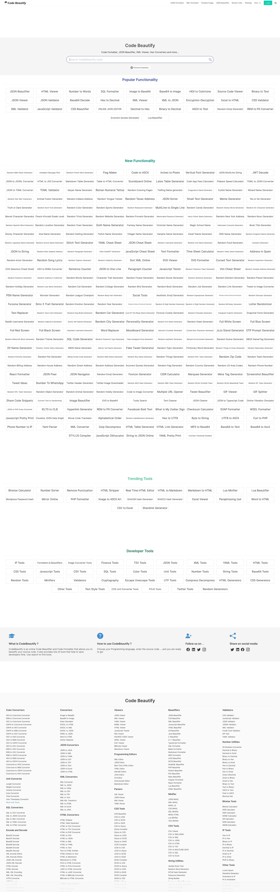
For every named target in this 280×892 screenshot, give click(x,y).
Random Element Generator (230, 278)
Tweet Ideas (19, 383)
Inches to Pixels (170, 172)
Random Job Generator (200, 286)
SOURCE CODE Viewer (123, 737)
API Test (225, 734)
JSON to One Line (110, 269)
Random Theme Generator (49, 339)
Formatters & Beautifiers (49, 563)
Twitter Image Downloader (109, 383)
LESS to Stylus (120, 851)
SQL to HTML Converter (16, 825)
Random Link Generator (230, 286)
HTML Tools (260, 562)
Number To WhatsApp (49, 383)
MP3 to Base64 (200, 426)
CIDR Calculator (170, 374)
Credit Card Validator (231, 731)
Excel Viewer (200, 499)
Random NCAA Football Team (200, 383)
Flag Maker (110, 172)
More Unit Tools (12, 802)
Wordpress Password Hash (19, 499)
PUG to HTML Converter (70, 863)
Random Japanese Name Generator (19, 243)
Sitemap (248, 3)
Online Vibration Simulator (260, 400)
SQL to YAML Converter (16, 822)
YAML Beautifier (175, 727)
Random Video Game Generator (230, 251)
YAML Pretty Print (170, 435)
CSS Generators (260, 580)
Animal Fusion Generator (50, 199)
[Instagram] (204, 651)
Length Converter (13, 784)
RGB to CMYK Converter (16, 755)
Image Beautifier (80, 400)
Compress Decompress (200, 580)
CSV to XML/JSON (176, 834)
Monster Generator (50, 295)
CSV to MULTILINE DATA (178, 849)
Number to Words (80, 91)
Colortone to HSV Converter (18, 774)
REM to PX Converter (260, 109)
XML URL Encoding (14, 872)
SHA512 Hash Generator (170, 499)
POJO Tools (155, 589)
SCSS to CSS (119, 863)
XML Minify (173, 802)
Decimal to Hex (140, 109)
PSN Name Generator (19, 295)
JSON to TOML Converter (19, 190)
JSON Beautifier (222, 3)
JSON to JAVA (66, 750)
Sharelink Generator (155, 508)
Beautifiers (174, 710)
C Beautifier (173, 737)
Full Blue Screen (260, 321)
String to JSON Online (140, 435)
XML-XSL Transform (68, 800)
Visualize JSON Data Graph (49, 418)
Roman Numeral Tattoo (110, 190)
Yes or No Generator (260, 199)
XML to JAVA (65, 810)
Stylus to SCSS (120, 838)
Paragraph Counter (140, 269)
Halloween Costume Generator (230, 225)
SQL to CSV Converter (15, 813)
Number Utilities (231, 742)
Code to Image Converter (140, 392)
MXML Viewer (120, 724)
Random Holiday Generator (19, 286)
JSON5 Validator (229, 724)
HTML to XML (66, 841)
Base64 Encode (12, 848)
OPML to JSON (66, 734)
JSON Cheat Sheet (140, 242)
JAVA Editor (119, 775)
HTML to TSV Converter (70, 829)
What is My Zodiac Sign (170, 409)
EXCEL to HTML (67, 724)
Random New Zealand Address (50, 251)
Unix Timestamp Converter (17, 799)
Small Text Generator (200, 198)
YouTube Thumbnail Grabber (200, 436)
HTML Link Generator (170, 426)
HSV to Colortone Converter (18, 721)
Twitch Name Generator (110, 234)
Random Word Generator (178, 869)
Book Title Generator (260, 225)
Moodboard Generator (140, 330)
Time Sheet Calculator (200, 251)
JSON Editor (119, 762)
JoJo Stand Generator (230, 330)
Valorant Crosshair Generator (170, 330)
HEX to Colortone (200, 91)
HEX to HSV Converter (15, 746)
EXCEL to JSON (66, 731)
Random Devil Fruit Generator (50, 208)
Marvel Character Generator (19, 216)
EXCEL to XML (66, 727)
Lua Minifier (230, 490)
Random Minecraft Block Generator (19, 339)
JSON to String (19, 251)
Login (268, 3)
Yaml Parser (49, 426)
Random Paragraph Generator (79, 251)
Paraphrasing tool (230, 499)
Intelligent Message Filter (49, 173)
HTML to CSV (66, 835)
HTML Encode (12, 866)
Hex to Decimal (110, 100)
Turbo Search (140, 400)
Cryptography (110, 580)
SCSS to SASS (120, 872)
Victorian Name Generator (170, 225)
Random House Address (49, 365)
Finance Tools (109, 562)
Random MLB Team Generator (140, 383)
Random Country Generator (200, 365)
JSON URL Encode (14, 860)
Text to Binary (228, 787)
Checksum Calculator (200, 409)
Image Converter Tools (80, 563)
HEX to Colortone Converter (18, 715)
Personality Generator (140, 321)
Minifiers (49, 580)
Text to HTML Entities (69, 851)
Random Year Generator (110, 304)
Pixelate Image (207, 3)
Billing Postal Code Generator (80, 357)
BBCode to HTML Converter (72, 878)
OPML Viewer (119, 740)
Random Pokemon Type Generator (110, 339)
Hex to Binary (228, 768)
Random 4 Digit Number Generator (200, 304)
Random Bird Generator (140, 286)
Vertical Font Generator (200, 172)
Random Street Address (80, 365)
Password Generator (176, 875)
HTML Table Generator (140, 426)
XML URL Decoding (14, 875)
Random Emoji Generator (230, 109)
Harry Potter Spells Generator (200, 216)
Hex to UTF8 (170, 418)
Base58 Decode (12, 844)
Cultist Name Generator (230, 190)
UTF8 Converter (13, 878)
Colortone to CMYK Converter (19, 770)
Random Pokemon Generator (20, 278)
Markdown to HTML (200, 490)
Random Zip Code (230, 356)
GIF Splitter (260, 391)
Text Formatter (170, 251)
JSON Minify (173, 799)
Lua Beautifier (155, 118)
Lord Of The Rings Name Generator (140, 313)
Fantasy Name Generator (140, 225)
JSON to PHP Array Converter (19, 409)
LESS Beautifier (174, 758)
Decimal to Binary (229, 750)
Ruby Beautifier (174, 777)
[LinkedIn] (194, 651)
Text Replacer (19, 312)
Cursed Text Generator (230, 260)
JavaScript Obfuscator (110, 435)
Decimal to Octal (229, 753)
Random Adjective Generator (50, 322)
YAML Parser (119, 803)
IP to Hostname (228, 879)
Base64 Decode (80, 100)
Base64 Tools (260, 571)
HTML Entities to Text (69, 854)
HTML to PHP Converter (70, 832)
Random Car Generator (110, 312)
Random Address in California (50, 278)
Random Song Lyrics (49, 260)
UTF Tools (170, 580)
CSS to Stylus (120, 826)
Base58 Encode (12, 841)
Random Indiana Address (80, 199)
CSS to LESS (119, 817)
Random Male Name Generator (110, 357)
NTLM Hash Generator (177, 872)
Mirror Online (50, 499)
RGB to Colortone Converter (18, 718)
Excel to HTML (230, 100)
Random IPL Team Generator (260, 383)
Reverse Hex (227, 796)
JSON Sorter (170, 198)
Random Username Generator (170, 243)
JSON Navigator (80, 374)
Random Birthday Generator (230, 304)
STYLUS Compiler (80, 435)
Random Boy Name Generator (140, 357)
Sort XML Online (140, 260)
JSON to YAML (66, 756)
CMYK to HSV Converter (16, 734)
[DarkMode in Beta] (275, 3)
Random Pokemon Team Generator (200, 269)
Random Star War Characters (20, 199)
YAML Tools (230, 562)
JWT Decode (260, 172)
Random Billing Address (20, 365)
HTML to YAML (66, 844)
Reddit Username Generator (19, 321)
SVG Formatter (200, 260)
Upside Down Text (176, 866)
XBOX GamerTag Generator (260, 339)
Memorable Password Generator (170, 216)
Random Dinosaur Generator (260, 295)
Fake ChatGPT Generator (110, 251)
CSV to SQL (173, 853)
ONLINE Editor (120, 772)
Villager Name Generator (140, 234)
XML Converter (80, 426)
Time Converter (12, 796)
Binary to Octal (228, 762)
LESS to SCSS (120, 854)
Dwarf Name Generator (200, 234)
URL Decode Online (14, 857)
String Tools (230, 571)
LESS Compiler (120, 844)
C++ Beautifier (174, 740)
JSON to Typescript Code (230, 400)
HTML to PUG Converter (70, 866)
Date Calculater (66, 721)
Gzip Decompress (110, 426)
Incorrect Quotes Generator (125, 118)
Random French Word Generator (79, 173)
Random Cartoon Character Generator (140, 304)
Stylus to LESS (120, 835)
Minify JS (172, 805)
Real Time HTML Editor (140, 490)
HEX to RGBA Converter (49, 269)
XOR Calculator (228, 810)
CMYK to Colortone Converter (19, 724)
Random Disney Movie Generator (230, 208)
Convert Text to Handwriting (50, 401)
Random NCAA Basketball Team (230, 383)
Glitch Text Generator (79, 242)
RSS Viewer (119, 734)
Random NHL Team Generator (200, 357)
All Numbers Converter (232, 747)
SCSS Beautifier (174, 761)
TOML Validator (49, 190)
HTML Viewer (49, 91)
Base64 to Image (170, 91)
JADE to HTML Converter (70, 869)
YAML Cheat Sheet (110, 242)
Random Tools (19, 580)
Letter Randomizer (260, 304)
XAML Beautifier (175, 789)
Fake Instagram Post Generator (140, 339)
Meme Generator (230, 198)
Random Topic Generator (170, 348)
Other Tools (65, 589)
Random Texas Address (140, 198)
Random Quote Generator (170, 278)
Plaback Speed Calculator (230, 181)
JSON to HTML (66, 772)
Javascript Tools (50, 571)
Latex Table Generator (170, 181)
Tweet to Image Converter (260, 286)
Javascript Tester (170, 269)
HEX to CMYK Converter (16, 761)
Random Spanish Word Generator (19, 225)
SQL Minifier (173, 811)
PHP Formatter (80, 499)
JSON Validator (49, 100)
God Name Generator (50, 234)
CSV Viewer (119, 743)
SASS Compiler (120, 875)
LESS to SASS (120, 857)
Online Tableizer (66, 740)
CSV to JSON (173, 840)
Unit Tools (170, 571)
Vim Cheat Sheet (230, 269)
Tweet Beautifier (200, 391)
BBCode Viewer (120, 746)
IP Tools (19, 562)
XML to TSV (65, 794)
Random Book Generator (170, 286)
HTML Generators (230, 580)
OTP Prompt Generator (260, 330)
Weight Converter (13, 787)
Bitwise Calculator (19, 490)
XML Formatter (192, 3)
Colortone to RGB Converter (18, 767)
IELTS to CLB (50, 409)
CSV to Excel (125, 508)
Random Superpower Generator (200, 295)
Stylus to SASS (120, 841)
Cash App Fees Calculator (200, 181)
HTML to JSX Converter (49, 181)
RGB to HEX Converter (15, 749)
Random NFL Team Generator (19, 392)
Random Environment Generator (200, 339)
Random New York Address (230, 216)
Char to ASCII (228, 793)
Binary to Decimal (170, 109)
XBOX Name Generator (80, 348)
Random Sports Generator (109, 207)
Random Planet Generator (260, 278)
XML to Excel (65, 807)
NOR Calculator (228, 822)
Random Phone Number (260, 365)
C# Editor (118, 778)
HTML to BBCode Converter (72, 875)
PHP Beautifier (174, 767)
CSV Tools (80, 571)
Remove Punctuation (80, 490)
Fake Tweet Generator (140, 348)
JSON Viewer (19, 100)
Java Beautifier (174, 734)
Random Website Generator (110, 216)
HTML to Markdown (170, 490)
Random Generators (215, 589)
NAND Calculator (229, 816)
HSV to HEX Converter (15, 737)
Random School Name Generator (49, 243)
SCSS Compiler (120, 860)
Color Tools (140, 571)
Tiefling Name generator (170, 190)
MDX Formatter (174, 755)
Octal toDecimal (229, 775)
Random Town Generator (80, 225)
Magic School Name (200, 225)
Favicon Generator (140, 374)
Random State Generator (200, 321)
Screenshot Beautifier (260, 374)
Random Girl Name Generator (170, 322)
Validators (80, 580)
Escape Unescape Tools (140, 580)
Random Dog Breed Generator (79, 313)
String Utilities (175, 861)
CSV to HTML (174, 843)
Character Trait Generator (110, 278)
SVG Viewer (170, 260)
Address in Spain (260, 251)
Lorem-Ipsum (227, 870)
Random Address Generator (110, 365)
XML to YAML (65, 788)
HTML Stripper (110, 490)
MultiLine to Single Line (170, 207)
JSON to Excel (66, 768)
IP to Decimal (228, 851)
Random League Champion (80, 295)
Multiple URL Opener (170, 391)
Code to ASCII (140, 172)
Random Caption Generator (79, 260)
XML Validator (19, 109)
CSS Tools (19, 571)
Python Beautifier (175, 770)
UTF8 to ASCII (230, 418)
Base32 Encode (12, 835)
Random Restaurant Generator (140, 208)
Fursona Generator (19, 304)
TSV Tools (140, 562)
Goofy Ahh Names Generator (80, 322)
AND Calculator (228, 813)
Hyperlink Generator (79, 409)
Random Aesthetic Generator (170, 339)
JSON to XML (65, 753)
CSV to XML (173, 837)
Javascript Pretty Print (19, 418)
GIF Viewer (230, 391)
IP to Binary (227, 844)
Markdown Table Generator (80, 181)
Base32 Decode (12, 838)
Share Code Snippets (20, 400)
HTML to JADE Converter (70, 872)
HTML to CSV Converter (70, 826)
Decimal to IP (228, 848)
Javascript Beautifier (176, 724)
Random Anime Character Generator (230, 295)
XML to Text (65, 797)
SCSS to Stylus (120, 866)
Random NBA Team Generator (170, 383)
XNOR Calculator (229, 825)
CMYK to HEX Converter (16, 727)
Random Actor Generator (20, 260)
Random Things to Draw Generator (230, 348)
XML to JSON (170, 100)
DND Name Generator (230, 234)
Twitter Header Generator (80, 383)
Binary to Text (260, 91)
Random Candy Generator (200, 207)
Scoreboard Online (140, 181)
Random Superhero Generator (260, 260)
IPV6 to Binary (228, 860)
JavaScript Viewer (121, 731)
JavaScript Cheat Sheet (140, 251)
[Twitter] (199, 651)
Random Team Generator (260, 356)
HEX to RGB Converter (15, 758)
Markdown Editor (121, 784)
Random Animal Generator (79, 392)
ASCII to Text (200, 109)
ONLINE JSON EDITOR (109, 109)
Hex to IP (226, 835)
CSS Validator (260, 100)
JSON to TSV (65, 762)
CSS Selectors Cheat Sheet (19, 269)
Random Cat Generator (80, 286)
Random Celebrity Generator (110, 260)
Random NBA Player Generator (19, 173)
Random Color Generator (80, 207)
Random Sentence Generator (200, 278)
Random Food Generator (230, 242)
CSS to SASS (119, 823)
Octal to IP (226, 854)
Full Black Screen (49, 330)
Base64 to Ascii (260, 426)
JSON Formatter (177, 3)
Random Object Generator (49, 392)
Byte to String (200, 418)
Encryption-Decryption (200, 100)
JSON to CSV (65, 759)
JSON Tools (170, 562)
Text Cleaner (170, 400)
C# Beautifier (173, 731)
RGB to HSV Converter (15, 752)
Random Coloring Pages (140, 190)
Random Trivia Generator (80, 216)
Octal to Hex (227, 781)
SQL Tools (110, 571)
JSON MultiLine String (230, 172)
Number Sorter (50, 490)
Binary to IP (227, 841)
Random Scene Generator (230, 339)
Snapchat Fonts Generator (260, 313)
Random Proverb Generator (140, 216)
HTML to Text (66, 848)
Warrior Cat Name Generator (110, 348)
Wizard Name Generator (260, 190)
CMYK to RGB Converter (16, 731)
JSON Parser (119, 797)
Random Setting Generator (80, 234)
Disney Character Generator (19, 234)
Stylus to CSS (120, 832)
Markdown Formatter (177, 752)
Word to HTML (260, 499)
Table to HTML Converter (110, 181)
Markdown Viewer (121, 749)
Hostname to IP (228, 876)
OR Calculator (228, 819)
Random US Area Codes (230, 365)
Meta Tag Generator (230, 374)
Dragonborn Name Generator (200, 190)
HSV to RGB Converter (15, 740)
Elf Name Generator (19, 348)
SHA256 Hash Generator (140, 499)
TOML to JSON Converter (260, 181)
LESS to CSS (119, 848)
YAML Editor (119, 768)
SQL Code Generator (80, 339)
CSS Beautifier (80, 109)
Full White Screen (230, 321)
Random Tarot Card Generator (49, 313)
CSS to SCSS (119, 820)
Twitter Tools (185, 589)
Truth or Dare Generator (19, 207)
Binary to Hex (228, 759)
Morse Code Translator (80, 418)
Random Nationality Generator (260, 348)
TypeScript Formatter (177, 743)
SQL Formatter (110, 91)
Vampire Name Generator (170, 234)
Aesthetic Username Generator (80, 330)
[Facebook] (188, 651)
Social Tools (140, 295)
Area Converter (12, 793)
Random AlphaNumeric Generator (140, 418)
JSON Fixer (50, 374)
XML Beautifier (174, 721)
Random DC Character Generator (260, 208)
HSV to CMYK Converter (16, 743)
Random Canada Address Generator (260, 269)
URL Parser (118, 794)
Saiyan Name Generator (80, 190)
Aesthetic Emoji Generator (170, 295)
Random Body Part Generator (110, 295)
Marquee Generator (200, 374)
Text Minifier (173, 821)
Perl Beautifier (174, 774)
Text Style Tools (95, 589)
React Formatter (20, 374)
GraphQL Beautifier (176, 764)
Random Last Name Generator (49, 287)
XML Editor (118, 759)
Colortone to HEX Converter (18, 764)
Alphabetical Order (110, 418)
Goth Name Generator (110, 225)
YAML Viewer (119, 721)
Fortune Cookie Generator (170, 313)
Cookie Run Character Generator (200, 330)
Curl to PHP (260, 418)
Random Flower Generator (140, 278)
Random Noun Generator (260, 216)
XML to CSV (65, 791)
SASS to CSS (119, 878)
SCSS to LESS (120, 869)
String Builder (173, 878)
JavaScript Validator (49, 109)
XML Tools (200, 562)
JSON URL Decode (14, 863)
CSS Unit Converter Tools (125, 589)
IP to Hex (226, 838)
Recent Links (237, 3)
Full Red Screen (19, 330)
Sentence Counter (80, 269)
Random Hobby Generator (109, 392)
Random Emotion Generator (80, 304)
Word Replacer (110, 330)
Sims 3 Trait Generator (49, 304)
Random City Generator (110, 321)
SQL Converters (14, 807)
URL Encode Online (14, 854)
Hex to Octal (227, 772)
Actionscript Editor (122, 781)
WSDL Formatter (260, 409)
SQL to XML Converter (15, 819)
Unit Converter (14, 778)
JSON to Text (65, 765)
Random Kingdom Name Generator (260, 234)
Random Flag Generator (170, 365)
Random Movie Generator (80, 278)
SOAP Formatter (230, 409)
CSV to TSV (173, 846)
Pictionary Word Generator (200, 348)
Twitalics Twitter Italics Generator (49, 348)
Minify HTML (173, 815)
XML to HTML (66, 803)
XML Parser (119, 800)
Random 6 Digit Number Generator (170, 304)
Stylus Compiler (120, 829)
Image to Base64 (140, 91)
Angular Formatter (175, 780)
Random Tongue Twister (109, 199)
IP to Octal (226, 857)
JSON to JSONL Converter (19, 181)
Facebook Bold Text (140, 409)
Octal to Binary (228, 778)
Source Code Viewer (230, 91)
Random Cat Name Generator (200, 243)
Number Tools (200, 571)
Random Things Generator (170, 356)
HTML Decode (12, 869)
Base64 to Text (230, 426)
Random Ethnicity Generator (19, 357)
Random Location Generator (49, 225)
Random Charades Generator (200, 313)
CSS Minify (172, 808)
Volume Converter (13, 790)
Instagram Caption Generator (230, 313)
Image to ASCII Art (110, 499)
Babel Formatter (175, 749)
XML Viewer (140, 100)
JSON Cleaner (200, 400)
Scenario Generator (260, 243)
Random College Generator (110, 286)
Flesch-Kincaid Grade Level (49, 216)
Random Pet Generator (50, 356)
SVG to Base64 (110, 400)
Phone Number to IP (19, 426)
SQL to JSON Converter (16, 816)
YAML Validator (228, 737)
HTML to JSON (66, 838)
